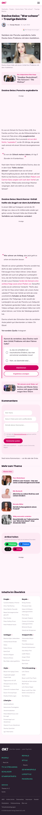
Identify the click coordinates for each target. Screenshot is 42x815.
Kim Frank (25, 669)
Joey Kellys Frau (27, 656)
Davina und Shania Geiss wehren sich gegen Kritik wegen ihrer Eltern (27, 394)
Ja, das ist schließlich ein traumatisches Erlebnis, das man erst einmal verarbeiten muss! (22, 358)
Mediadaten (5, 808)
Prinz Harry (25, 620)
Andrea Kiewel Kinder (10, 647)
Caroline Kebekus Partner (11, 608)
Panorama (27, 784)
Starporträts (27, 640)
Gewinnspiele (29, 775)
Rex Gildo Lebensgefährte (12, 666)
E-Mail (19, 554)
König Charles (26, 608)
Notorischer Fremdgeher (11, 713)
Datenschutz (20, 805)
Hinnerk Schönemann (28, 653)
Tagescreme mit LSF (10, 686)
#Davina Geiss (7, 477)
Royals (24, 604)
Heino (5, 650)
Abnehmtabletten (9, 716)
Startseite (5, 9)
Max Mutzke (7, 623)
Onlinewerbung (15, 808)
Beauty (25, 770)
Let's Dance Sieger (27, 692)
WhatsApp (12, 549)
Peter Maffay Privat (10, 627)
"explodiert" (11, 147)
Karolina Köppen (9, 660)
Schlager (7, 640)
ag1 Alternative (8, 737)
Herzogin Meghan (27, 623)
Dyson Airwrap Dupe (10, 698)
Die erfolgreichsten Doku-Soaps (26, 80)
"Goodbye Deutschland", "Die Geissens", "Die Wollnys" (27, 85)
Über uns (24, 808)
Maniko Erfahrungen (10, 701)
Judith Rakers (26, 659)
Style (6, 673)
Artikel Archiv (10, 805)
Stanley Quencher (9, 734)
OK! (4, 2)
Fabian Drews (8, 653)
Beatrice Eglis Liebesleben (12, 644)
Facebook (26, 549)
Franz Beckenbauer (28, 649)
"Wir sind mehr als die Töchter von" (27, 389)
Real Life (5, 768)
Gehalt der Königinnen (29, 636)
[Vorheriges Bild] (5, 55)
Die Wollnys (26, 701)
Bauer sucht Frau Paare (29, 683)
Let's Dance (25, 677)
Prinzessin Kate (26, 611)
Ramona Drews (8, 663)
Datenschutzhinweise (20, 439)
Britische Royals (27, 632)
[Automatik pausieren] (33, 46)
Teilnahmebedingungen (9, 812)
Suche (3, 797)
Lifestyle (7, 706)
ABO (3, 805)
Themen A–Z (6, 794)
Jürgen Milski (26, 662)
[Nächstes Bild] (36, 55)
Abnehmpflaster (9, 709)
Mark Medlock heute (10, 630)
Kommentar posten (13, 446)
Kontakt (36, 805)
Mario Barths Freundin (10, 615)
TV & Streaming (28, 673)
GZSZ (23, 680)
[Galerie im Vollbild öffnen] (37, 46)
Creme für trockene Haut (11, 695)
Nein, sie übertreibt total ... (20, 366)
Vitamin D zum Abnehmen (12, 730)
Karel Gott (7, 657)
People (11, 9)
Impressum (29, 805)
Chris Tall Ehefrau (9, 611)
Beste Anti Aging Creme (11, 677)
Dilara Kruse (25, 666)
